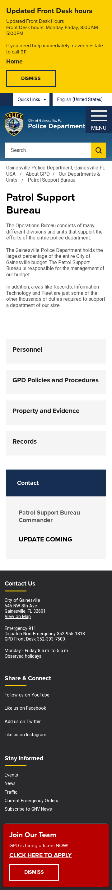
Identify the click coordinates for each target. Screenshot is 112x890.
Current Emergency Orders (31, 800)
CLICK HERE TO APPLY (40, 855)
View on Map (18, 616)
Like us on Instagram (25, 734)
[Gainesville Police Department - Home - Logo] (45, 124)
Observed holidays (23, 656)
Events (11, 774)
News (10, 783)
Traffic (11, 792)
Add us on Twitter (23, 721)
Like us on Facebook (25, 708)
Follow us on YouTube (27, 694)
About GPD (38, 174)
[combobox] (82, 99)
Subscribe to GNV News (28, 809)
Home (14, 61)
